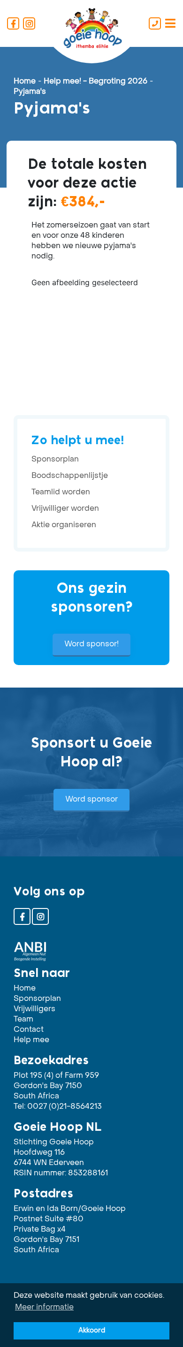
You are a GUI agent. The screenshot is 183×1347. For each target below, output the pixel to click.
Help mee (31, 1040)
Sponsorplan (55, 459)
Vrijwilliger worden (65, 509)
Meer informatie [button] (44, 1307)
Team (23, 1019)
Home (25, 81)
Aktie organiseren (63, 525)
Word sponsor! (91, 644)
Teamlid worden (60, 492)
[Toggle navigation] (170, 23)
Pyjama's (30, 92)
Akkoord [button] (91, 1330)
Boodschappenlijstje (69, 476)
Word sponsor (91, 799)
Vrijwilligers (34, 1009)
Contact (29, 1030)
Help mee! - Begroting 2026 (95, 81)
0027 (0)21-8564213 (64, 1107)
